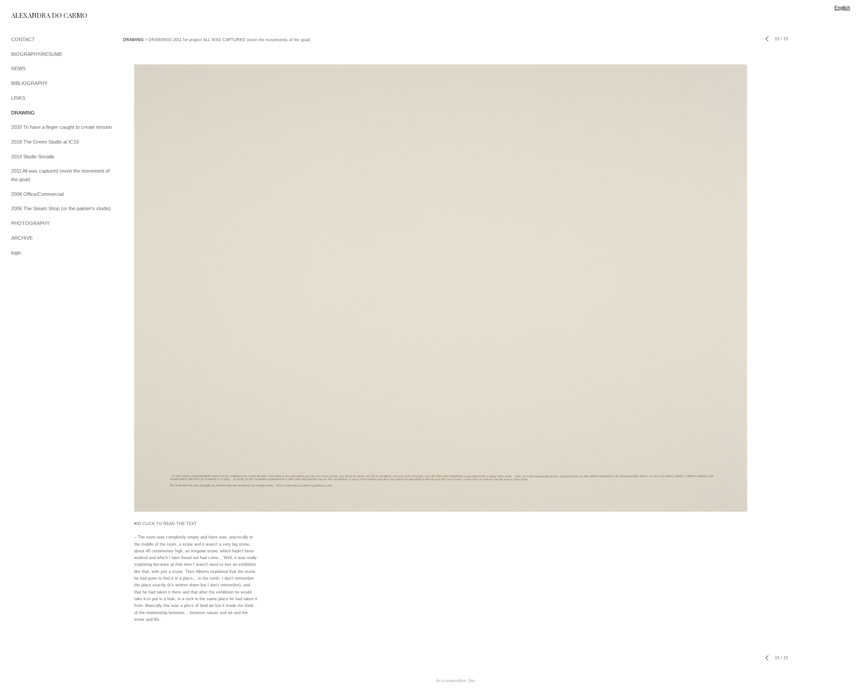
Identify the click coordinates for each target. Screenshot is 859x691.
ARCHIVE (22, 238)
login (16, 252)
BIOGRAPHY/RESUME (36, 54)
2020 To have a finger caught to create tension (61, 127)
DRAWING (23, 112)
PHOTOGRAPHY (30, 223)
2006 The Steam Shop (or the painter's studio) (61, 208)
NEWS (18, 68)
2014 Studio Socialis (33, 156)
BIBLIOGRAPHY (29, 83)
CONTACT (23, 39)
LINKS (18, 98)
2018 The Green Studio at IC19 (45, 141)
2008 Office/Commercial (37, 194)
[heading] (33, 15)
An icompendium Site (455, 680)
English (842, 7)
